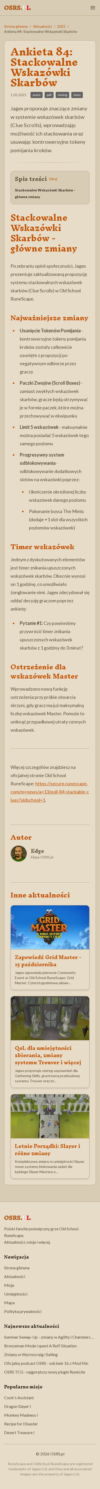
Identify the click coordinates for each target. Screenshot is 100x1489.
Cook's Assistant (19, 1397)
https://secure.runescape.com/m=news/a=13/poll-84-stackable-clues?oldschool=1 (50, 792)
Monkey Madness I (21, 1415)
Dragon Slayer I (17, 1406)
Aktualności (42, 26)
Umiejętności (15, 1293)
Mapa (9, 1302)
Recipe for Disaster (21, 1423)
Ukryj (53, 179)
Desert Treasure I (19, 1432)
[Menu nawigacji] (93, 8)
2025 (61, 26)
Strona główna (16, 26)
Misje (9, 1285)
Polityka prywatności (23, 1311)
